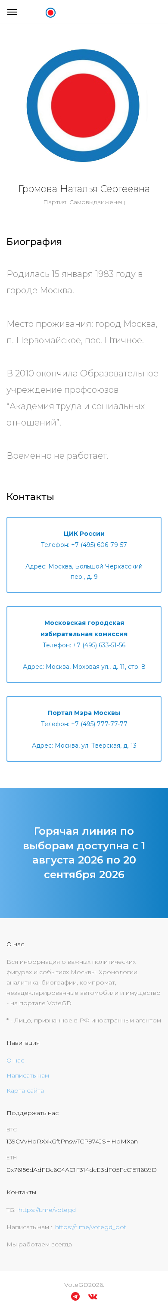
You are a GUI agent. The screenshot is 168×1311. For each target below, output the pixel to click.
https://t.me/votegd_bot (90, 1227)
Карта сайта (25, 1090)
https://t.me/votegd (47, 1210)
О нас (15, 1060)
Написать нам (27, 1075)
